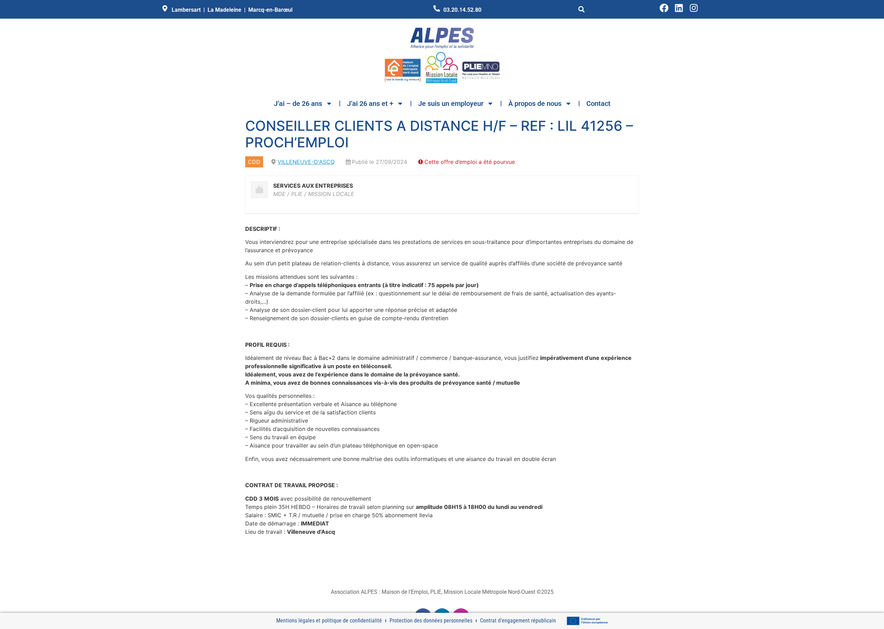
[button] (581, 9)
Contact (598, 103)
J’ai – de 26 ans (298, 103)
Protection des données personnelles (431, 620)
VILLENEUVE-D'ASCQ (306, 161)
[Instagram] (693, 7)
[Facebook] (664, 7)
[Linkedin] (678, 7)
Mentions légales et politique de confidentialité (329, 620)
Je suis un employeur (450, 103)
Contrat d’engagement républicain (518, 620)
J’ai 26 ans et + (370, 103)
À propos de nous (534, 103)
